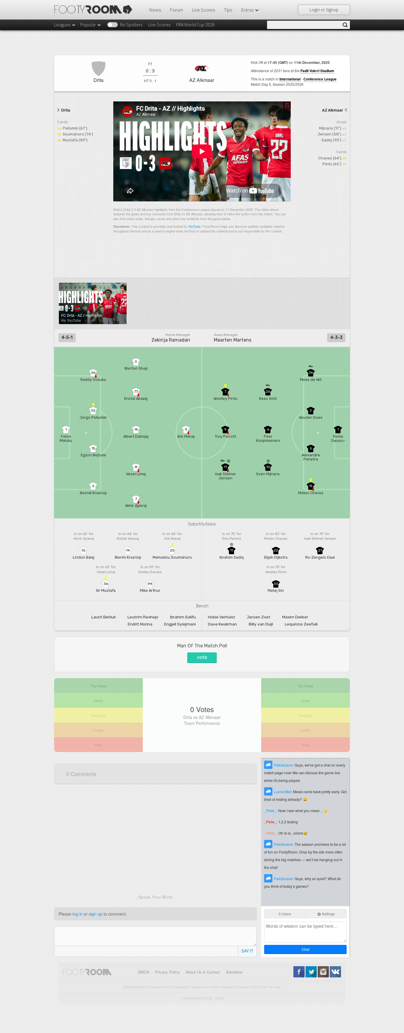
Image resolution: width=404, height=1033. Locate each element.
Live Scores (203, 10)
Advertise (234, 972)
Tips (228, 10)
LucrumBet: (283, 791)
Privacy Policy (167, 972)
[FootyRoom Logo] (95, 9)
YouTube (194, 226)
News (155, 10)
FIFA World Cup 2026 (195, 25)
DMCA (143, 972)
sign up (95, 914)
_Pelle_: (271, 810)
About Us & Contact (203, 972)
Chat (305, 949)
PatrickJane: (284, 764)
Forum (176, 10)
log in (77, 914)
